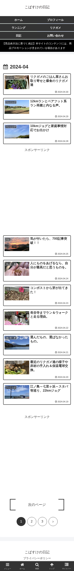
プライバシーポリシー (37, 558)
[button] (66, 506)
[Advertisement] (37, 190)
